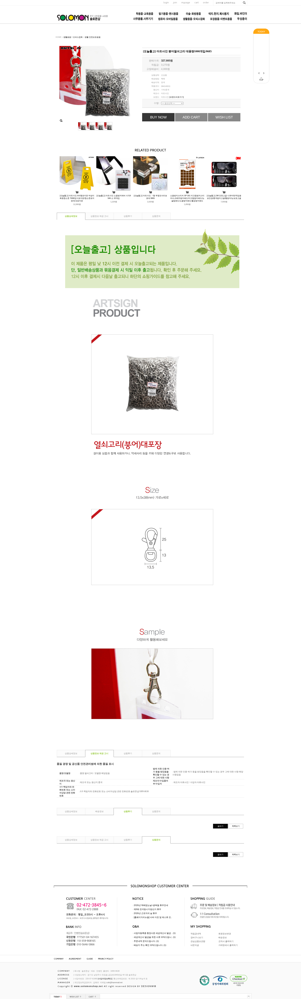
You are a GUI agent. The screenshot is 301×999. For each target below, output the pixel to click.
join (175, 2)
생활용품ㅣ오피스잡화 (73, 37)
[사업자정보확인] (105, 979)
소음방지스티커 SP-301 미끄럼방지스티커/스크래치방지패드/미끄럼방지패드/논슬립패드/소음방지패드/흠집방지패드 (187, 198)
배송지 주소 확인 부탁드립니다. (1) (150, 945)
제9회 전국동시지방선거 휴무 (147, 909)
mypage (185, 2)
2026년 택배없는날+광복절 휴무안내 (151, 905)
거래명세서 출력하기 (228, 945)
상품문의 (156, 216)
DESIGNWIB (148, 986)
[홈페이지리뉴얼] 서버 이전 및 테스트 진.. (153, 917)
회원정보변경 (224, 933)
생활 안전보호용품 (93, 37)
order (206, 2)
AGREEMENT (75, 958)
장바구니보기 (197, 937)
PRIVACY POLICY (105, 958)
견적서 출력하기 (226, 941)
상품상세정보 (71, 216)
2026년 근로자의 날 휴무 (145, 913)
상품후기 (128, 216)
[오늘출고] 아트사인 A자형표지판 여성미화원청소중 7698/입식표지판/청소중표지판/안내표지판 (77, 198)
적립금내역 (196, 933)
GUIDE (90, 958)
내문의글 (195, 945)
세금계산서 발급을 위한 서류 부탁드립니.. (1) (155, 937)
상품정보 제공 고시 (99, 216)
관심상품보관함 (198, 941)
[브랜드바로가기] (176, 97)
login (166, 2)
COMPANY (59, 958)
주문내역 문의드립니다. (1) (146, 941)
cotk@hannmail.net (114, 982)
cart (196, 2)
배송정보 (99, 811)
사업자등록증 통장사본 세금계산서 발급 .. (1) (155, 933)
